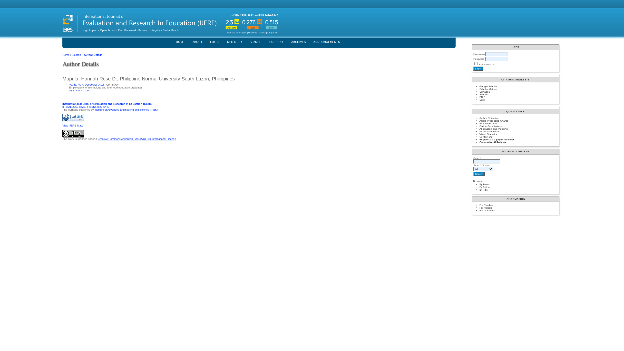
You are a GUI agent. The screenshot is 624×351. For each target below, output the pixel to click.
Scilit (482, 99)
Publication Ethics (489, 131)
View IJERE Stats (72, 125)
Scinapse (484, 91)
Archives (298, 41)
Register (234, 41)
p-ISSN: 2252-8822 (73, 106)
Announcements (326, 41)
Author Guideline (488, 118)
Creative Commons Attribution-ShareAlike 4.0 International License (137, 138)
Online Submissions (490, 126)
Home (180, 41)
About (198, 41)
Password (478, 59)
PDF (86, 90)
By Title (483, 189)
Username (479, 54)
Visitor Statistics (488, 134)
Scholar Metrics (488, 89)
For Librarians (487, 210)
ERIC (482, 97)
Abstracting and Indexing (493, 128)
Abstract (75, 90)
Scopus (483, 94)
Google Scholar (488, 86)
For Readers (486, 205)
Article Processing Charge (493, 120)
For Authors (485, 207)
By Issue (484, 184)
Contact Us (485, 137)
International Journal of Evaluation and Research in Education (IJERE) (107, 103)
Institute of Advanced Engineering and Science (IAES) (126, 109)
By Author (484, 187)
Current (276, 41)
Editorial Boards (488, 123)
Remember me (487, 64)
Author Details (93, 54)
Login (214, 41)
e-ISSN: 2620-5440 (98, 106)
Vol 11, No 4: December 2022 (86, 84)
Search (256, 41)
